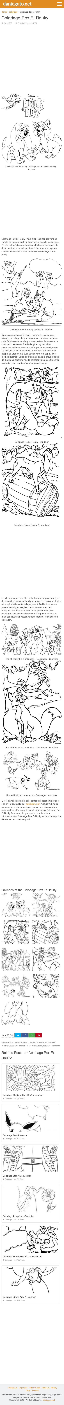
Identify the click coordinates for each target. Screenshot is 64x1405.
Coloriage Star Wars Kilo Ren (17, 1175)
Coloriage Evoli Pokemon (15, 1135)
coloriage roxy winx (51, 1046)
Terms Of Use (34, 1387)
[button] (59, 3)
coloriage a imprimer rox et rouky (20, 1043)
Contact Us (12, 1387)
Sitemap (35, 1390)
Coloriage (8, 23)
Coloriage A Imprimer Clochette (18, 1216)
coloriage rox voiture (19, 1046)
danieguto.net (17, 3)
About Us (45, 1387)
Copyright (23, 1387)
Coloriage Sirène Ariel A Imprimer (19, 1296)
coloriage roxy (36, 1046)
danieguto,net (32, 803)
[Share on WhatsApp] (31, 1035)
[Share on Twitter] (17, 1035)
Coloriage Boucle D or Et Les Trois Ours (22, 1256)
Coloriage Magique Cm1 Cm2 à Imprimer (23, 1094)
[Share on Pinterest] (38, 1035)
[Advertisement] (32, 59)
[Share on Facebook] (24, 1035)
